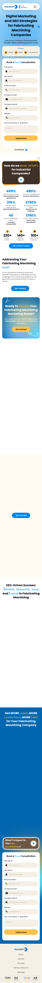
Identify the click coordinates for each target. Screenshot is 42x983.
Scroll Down (19, 150)
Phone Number (10, 86)
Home (21, 954)
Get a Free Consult (21, 246)
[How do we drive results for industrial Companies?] (21, 183)
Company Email (10, 95)
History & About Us (21, 968)
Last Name (8, 76)
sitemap (21, 972)
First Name (8, 67)
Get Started (20, 288)
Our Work (21, 963)
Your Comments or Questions (16, 123)
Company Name (11, 104)
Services (21, 959)
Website (7, 114)
